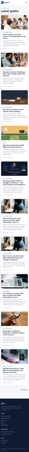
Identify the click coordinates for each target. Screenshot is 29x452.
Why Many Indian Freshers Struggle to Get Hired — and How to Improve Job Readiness (14, 182)
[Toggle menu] (26, 2)
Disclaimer (3, 443)
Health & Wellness (5, 418)
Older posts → (24, 389)
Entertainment (4, 425)
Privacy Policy (4, 440)
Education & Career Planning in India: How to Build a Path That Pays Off (14, 74)
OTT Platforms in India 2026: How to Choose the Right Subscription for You (13, 295)
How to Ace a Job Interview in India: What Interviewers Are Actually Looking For (13, 258)
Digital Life (3, 420)
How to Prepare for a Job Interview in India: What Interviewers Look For (12, 220)
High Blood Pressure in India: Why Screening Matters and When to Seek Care (13, 370)
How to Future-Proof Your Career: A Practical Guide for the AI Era (14, 36)
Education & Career (5, 416)
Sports (2, 422)
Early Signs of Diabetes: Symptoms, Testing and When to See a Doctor (13, 333)
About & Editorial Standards (7, 431)
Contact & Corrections (6, 434)
